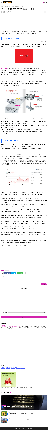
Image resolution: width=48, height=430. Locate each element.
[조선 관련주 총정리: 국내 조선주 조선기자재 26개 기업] (4, 413)
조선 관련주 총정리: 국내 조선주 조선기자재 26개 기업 (21, 413)
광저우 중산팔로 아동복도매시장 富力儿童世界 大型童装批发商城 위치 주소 (25, 420)
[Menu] (1, 2)
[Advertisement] (24, 22)
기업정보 (4, 6)
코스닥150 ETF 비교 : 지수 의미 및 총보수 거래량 (11, 326)
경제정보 (8, 367)
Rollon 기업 (4, 68)
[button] (44, 2)
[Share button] (24, 273)
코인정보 (17, 367)
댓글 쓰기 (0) (24, 317)
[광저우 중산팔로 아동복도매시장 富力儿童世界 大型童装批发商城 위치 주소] (4, 420)
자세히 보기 (44, 284)
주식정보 (13, 367)
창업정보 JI (4, 325)
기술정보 (22, 367)
